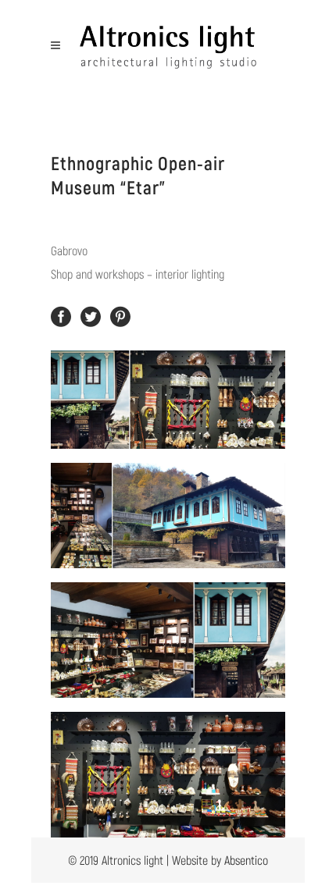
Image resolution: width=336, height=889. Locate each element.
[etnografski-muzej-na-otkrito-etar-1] (168, 400)
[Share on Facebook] (61, 315)
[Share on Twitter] (90, 315)
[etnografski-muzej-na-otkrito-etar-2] (168, 515)
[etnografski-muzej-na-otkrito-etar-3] (168, 640)
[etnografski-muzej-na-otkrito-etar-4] (168, 774)
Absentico (246, 859)
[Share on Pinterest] (120, 315)
